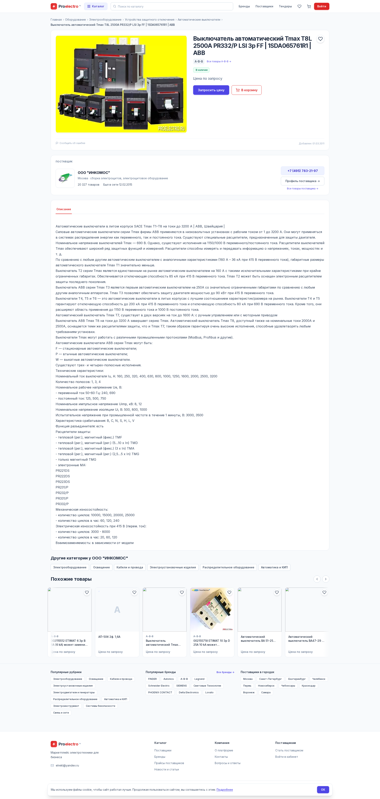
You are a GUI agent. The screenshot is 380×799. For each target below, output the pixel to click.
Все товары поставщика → (302, 188)
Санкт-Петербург (270, 678)
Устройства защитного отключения (149, 19)
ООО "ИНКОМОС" (94, 173)
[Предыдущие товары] (317, 579)
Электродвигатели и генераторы (74, 692)
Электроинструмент (66, 705)
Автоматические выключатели (199, 19)
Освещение (101, 567)
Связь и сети (61, 712)
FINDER (152, 678)
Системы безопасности (100, 705)
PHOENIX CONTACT (160, 692)
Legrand (199, 678)
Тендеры (285, 6)
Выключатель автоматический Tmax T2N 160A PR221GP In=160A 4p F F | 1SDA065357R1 (162, 643)
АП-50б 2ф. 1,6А (109, 636)
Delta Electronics (189, 692)
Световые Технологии (207, 685)
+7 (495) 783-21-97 (303, 171)
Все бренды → (225, 672)
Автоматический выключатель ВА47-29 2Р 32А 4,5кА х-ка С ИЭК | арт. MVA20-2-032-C (306, 639)
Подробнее (225, 789)
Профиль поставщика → (302, 181)
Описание (63, 209)
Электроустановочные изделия (173, 567)
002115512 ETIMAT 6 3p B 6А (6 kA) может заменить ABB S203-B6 (69, 643)
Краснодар (308, 685)
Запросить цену (211, 90)
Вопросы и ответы (227, 763)
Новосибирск (266, 685)
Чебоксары (288, 685)
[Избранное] (299, 6)
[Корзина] (309, 6)
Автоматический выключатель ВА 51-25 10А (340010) (257, 639)
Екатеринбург (297, 678)
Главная (56, 19)
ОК (323, 789)
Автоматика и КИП (274, 567)
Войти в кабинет (286, 756)
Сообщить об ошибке (72, 143)
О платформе (224, 750)
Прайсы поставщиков (169, 763)
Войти (321, 6)
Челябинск (318, 678)
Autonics (168, 678)
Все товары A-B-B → (219, 61)
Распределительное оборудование (228, 567)
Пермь (247, 685)
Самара (266, 692)
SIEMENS (181, 685)
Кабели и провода (130, 567)
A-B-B (199, 61)
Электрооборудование (105, 19)
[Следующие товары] (325, 579)
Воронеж (249, 692)
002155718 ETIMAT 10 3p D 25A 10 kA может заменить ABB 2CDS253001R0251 (211, 643)
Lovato (209, 692)
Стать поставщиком (289, 750)
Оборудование (75, 19)
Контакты (221, 756)
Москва (248, 678)
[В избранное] (320, 39)
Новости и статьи (166, 769)
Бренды (244, 6)
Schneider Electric (159, 685)
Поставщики (264, 6)
